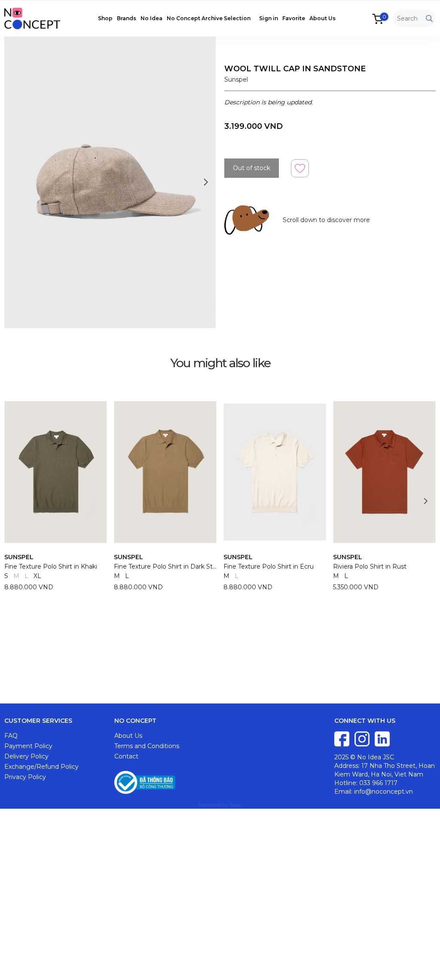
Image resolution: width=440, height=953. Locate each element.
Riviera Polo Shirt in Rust (369, 566)
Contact (126, 756)
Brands (126, 18)
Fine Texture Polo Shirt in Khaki (50, 566)
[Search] (429, 18)
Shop (105, 18)
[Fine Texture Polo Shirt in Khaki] (55, 472)
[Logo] (36, 18)
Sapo (235, 804)
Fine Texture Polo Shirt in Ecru (268, 566)
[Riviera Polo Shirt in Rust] (384, 472)
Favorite (293, 18)
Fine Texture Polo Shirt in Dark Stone (165, 566)
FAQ (11, 736)
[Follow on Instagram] (362, 738)
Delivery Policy (26, 756)
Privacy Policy (25, 777)
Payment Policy (28, 746)
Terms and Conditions (146, 746)
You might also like (220, 363)
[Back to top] (425, 938)
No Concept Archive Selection (209, 18)
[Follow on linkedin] (382, 738)
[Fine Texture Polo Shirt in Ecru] (274, 472)
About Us (322, 18)
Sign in (268, 18)
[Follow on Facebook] (342, 738)
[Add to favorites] (300, 168)
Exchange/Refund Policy (41, 766)
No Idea (151, 18)
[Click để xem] (110, 182)
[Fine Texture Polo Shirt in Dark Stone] (165, 472)
